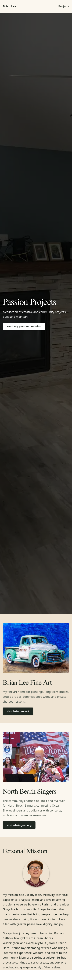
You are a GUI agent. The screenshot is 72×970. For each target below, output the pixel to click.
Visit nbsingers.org (19, 825)
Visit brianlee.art (18, 711)
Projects (63, 6)
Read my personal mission (24, 326)
